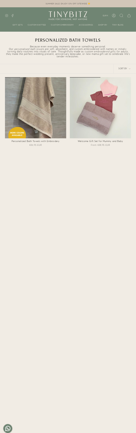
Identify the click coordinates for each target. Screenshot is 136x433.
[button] (17, 25)
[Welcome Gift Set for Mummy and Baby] (100, 107)
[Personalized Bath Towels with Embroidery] (35, 107)
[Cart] (129, 15)
